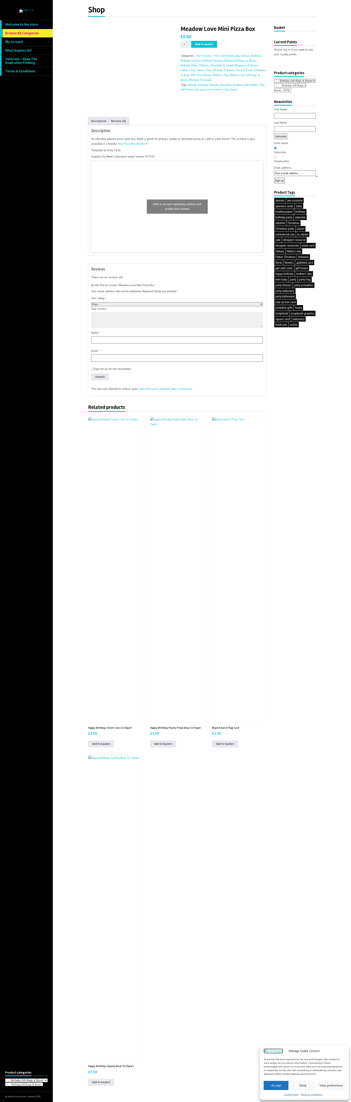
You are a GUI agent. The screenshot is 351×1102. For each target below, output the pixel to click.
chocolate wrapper (231, 85)
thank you (281, 324)
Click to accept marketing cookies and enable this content (177, 206)
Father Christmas (285, 257)
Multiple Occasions (200, 80)
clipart (300, 228)
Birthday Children (191, 60)
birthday (203, 85)
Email (95, 351)
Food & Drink (244, 70)
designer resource (294, 240)
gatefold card (304, 262)
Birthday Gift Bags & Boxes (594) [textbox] (290, 88)
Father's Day (188, 70)
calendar (300, 217)
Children (203, 65)
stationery (298, 319)
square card (282, 319)
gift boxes (187, 89)
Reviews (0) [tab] (118, 121)
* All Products (203, 56)
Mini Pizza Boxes (201, 75)
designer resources (287, 245)
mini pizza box (203, 89)
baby (299, 206)
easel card (308, 245)
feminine (303, 257)
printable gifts (283, 307)
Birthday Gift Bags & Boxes (240, 60)
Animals (245, 56)
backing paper (284, 211)
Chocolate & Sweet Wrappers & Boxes (234, 65)
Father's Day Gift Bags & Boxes (215, 70)
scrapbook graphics (302, 313)
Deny (303, 1085)
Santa (298, 307)
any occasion (294, 200)
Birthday (256, 56)
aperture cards (284, 206)
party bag (305, 279)
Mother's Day (220, 75)
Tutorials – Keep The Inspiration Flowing (21, 61)
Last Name (280, 122)
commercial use (285, 234)
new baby (281, 279)
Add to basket (204, 44)
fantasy (279, 251)
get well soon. (284, 268)
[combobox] (24, 1084)
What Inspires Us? (18, 50)
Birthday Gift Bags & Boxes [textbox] (23, 1084)
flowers (289, 262)
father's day (257, 85)
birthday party (283, 217)
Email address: (282, 167)
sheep (233, 89)
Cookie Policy (291, 1094)
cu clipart (302, 234)
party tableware (285, 296)
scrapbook (281, 313)
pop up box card (285, 302)
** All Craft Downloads (225, 56)
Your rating (98, 298)
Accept (276, 1085)
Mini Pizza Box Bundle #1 (133, 143)
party (293, 279)
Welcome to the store (21, 24)
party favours (283, 285)
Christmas (293, 223)
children (214, 85)
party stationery (284, 291)
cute (246, 85)
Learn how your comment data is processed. (166, 389)
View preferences (331, 1085)
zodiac (294, 324)
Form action (281, 143)
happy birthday (284, 274)
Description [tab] (98, 121)
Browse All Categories (22, 33)
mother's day (221, 89)
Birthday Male (189, 65)
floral (278, 262)
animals (192, 85)
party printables (303, 285)
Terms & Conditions (312, 1094)
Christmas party (284, 228)
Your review (99, 309)
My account (14, 42)
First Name (280, 109)
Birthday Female (212, 60)
